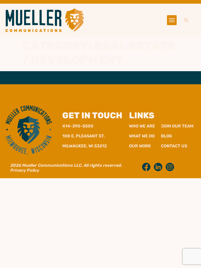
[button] (172, 20)
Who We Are (142, 126)
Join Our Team (177, 126)
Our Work (140, 145)
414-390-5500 (77, 126)
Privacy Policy (24, 170)
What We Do (142, 135)
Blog (166, 135)
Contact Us (174, 145)
